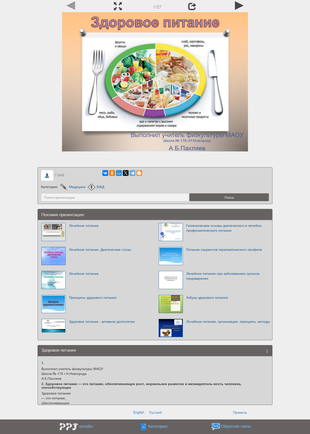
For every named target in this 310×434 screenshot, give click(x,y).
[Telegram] (132, 173)
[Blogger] (139, 173)
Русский (155, 412)
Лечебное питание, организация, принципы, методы (228, 321)
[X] (126, 173)
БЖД (100, 186)
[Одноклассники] (112, 173)
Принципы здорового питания (92, 297)
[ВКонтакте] (105, 173)
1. (42, 362)
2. (42, 383)
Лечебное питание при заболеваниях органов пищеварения (222, 276)
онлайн (86, 426)
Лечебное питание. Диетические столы (100, 249)
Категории (158, 426)
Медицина (77, 186)
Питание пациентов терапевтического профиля (224, 249)
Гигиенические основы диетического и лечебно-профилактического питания (224, 228)
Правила (240, 412)
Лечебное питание (84, 225)
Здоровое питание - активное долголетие (102, 321)
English (138, 412)
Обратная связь (236, 426)
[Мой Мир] (119, 173)
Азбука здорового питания (207, 297)
